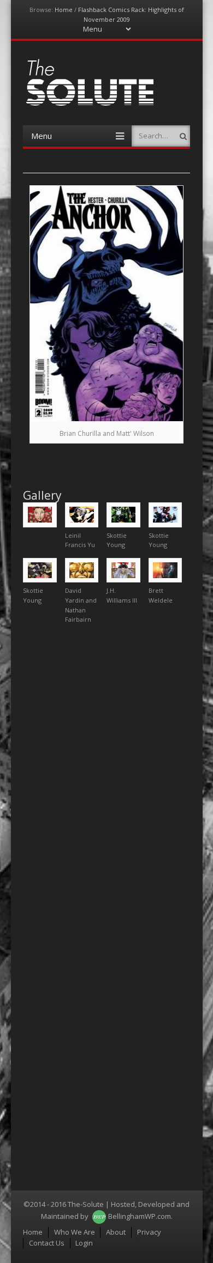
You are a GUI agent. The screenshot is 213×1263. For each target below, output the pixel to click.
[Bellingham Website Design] (99, 1216)
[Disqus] (106, 769)
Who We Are (74, 1232)
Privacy (149, 1232)
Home (64, 9)
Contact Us (46, 1243)
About (116, 1232)
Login (84, 1243)
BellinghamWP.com (139, 1216)
